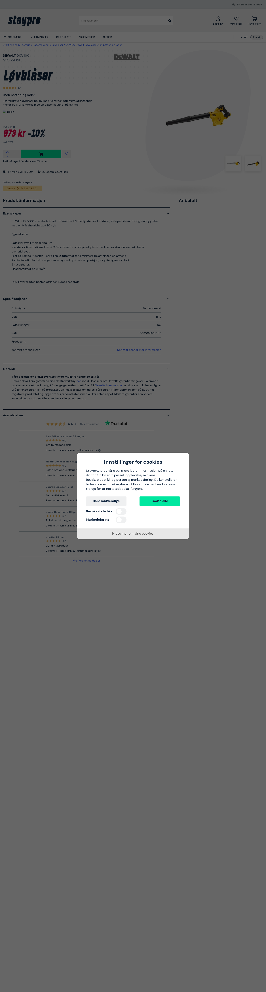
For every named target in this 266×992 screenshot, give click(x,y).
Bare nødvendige (106, 501)
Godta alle (159, 501)
